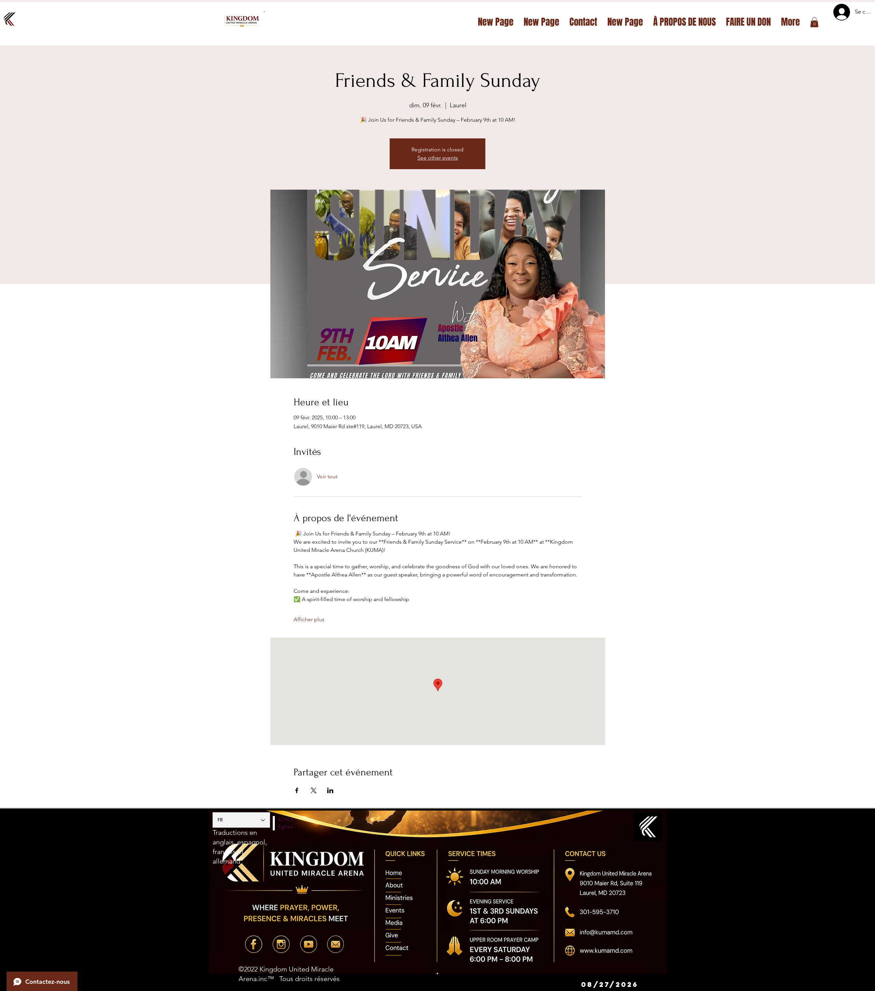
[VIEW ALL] (394, 874)
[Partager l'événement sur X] (313, 790)
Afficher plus (309, 619)
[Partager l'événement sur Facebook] (297, 790)
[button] (814, 22)
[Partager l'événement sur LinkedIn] (330, 790)
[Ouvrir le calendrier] (653, 984)
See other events (437, 157)
